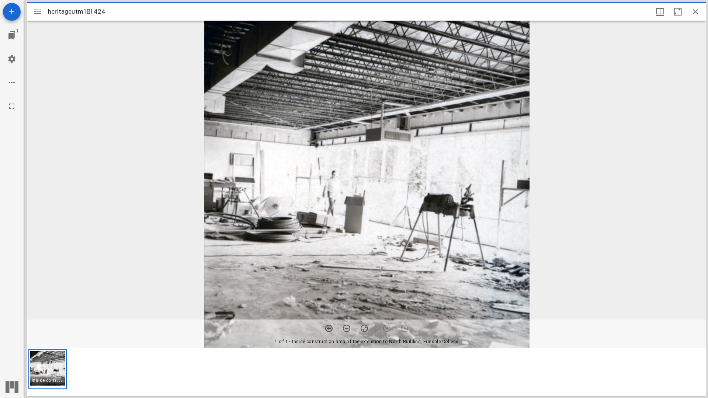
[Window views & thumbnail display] (660, 12)
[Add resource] (12, 12)
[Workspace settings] (12, 59)
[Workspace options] (12, 82)
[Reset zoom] (364, 328)
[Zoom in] (329, 328)
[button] (47, 369)
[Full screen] (12, 106)
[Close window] (695, 12)
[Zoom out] (346, 328)
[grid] (366, 372)
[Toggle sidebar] (37, 12)
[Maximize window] (678, 12)
